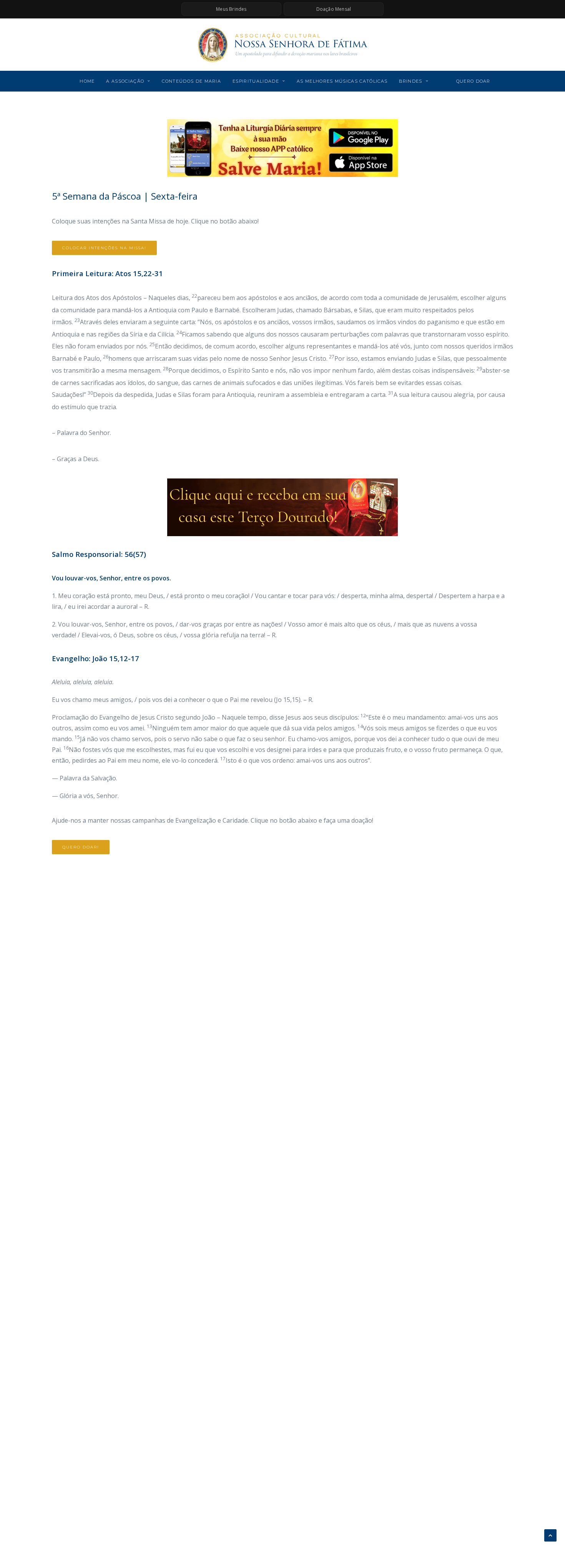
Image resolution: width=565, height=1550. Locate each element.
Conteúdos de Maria (191, 81)
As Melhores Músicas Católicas (342, 81)
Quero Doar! (80, 847)
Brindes (410, 81)
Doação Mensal (333, 9)
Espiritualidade (256, 81)
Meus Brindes (231, 9)
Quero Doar (473, 81)
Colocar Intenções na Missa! (104, 247)
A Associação (125, 81)
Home (87, 81)
